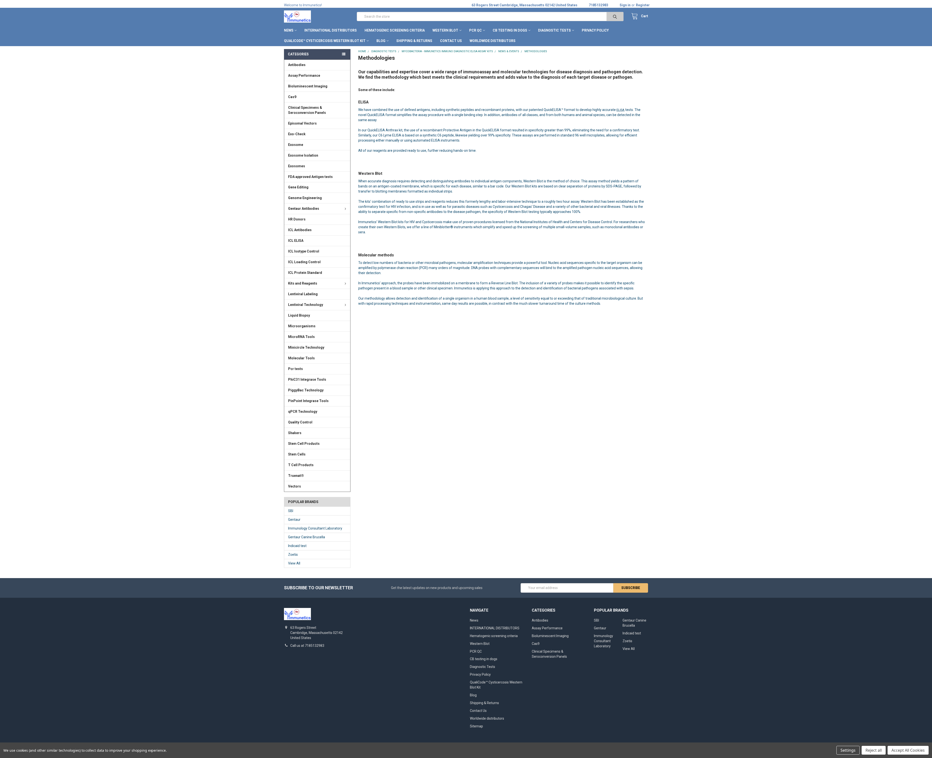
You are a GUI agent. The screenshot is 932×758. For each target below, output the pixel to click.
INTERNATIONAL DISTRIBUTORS (330, 30)
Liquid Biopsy (299, 315)
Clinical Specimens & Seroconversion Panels (307, 110)
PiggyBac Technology (306, 390)
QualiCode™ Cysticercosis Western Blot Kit (325, 41)
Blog (380, 41)
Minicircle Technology (306, 347)
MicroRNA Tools (301, 337)
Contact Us (451, 41)
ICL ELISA (295, 241)
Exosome (295, 145)
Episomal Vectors (302, 123)
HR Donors (297, 219)
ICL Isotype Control (303, 251)
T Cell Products (301, 465)
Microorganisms (302, 326)
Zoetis (293, 554)
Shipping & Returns (414, 41)
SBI (290, 511)
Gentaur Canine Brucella (306, 537)
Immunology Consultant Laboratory (315, 528)
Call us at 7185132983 (307, 646)
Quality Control (300, 422)
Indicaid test (297, 546)
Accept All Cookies (908, 750)
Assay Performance (304, 75)
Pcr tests (295, 369)
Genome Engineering (305, 198)
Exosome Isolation (303, 155)
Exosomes (296, 166)
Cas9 (292, 97)
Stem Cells (297, 454)
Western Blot (445, 30)
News (288, 30)
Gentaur (294, 520)
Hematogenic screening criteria (395, 30)
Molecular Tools (301, 358)
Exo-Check (297, 134)
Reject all (873, 750)
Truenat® (296, 476)
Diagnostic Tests (554, 30)
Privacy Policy (595, 30)
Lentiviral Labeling (303, 294)
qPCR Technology (302, 411)
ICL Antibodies (300, 230)
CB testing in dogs (510, 30)
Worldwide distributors (493, 41)
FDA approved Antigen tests (310, 177)
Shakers (294, 433)
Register (643, 5)
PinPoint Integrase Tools (308, 401)
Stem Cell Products (304, 444)
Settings (848, 750)
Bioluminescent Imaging (307, 86)
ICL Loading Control (304, 262)
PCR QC (475, 30)
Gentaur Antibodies (303, 209)
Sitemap (476, 726)
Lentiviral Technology (305, 305)
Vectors (294, 486)
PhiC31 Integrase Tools (307, 379)
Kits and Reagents (302, 283)
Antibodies (297, 65)
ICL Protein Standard (305, 273)
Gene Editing (298, 187)
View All (294, 563)
